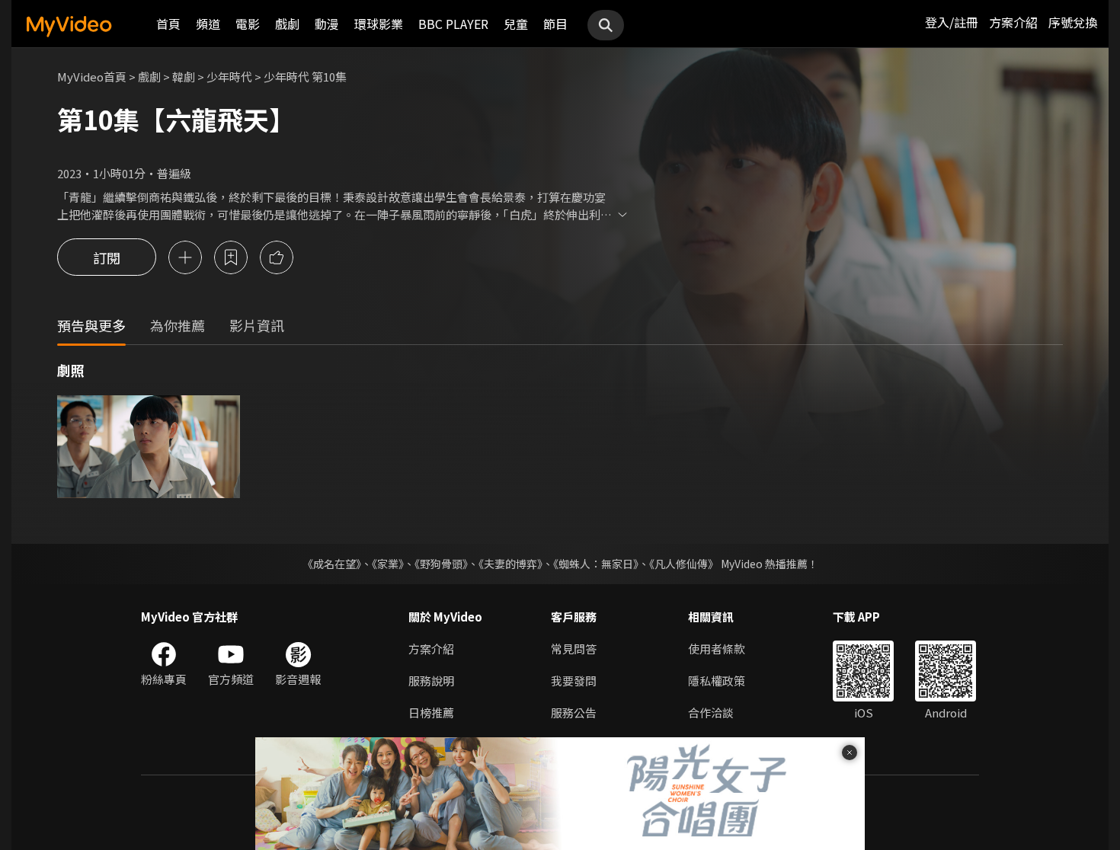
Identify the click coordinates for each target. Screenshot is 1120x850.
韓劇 (183, 77)
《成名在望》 (331, 563)
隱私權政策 (716, 681)
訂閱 (106, 257)
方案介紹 (1013, 22)
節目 (555, 23)
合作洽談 (711, 713)
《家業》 (388, 563)
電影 (247, 23)
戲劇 (287, 23)
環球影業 (378, 23)
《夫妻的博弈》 (510, 563)
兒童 (516, 23)
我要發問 (574, 681)
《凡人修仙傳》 (683, 563)
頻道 (208, 23)
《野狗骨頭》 (441, 563)
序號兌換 (1072, 22)
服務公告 (574, 713)
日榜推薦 (431, 713)
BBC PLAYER (453, 23)
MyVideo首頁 (91, 77)
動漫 (327, 23)
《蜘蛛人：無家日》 (595, 563)
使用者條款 (716, 649)
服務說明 (431, 681)
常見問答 (574, 649)
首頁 (168, 23)
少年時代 (229, 77)
